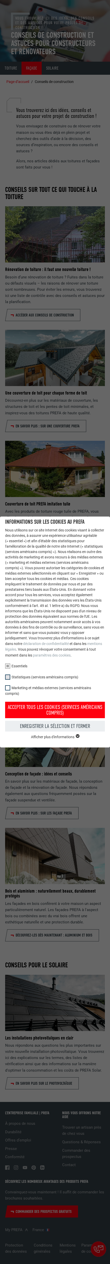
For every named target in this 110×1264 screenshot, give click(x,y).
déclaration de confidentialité (46, 644)
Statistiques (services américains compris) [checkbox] (45, 677)
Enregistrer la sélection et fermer (55, 726)
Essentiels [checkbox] (19, 666)
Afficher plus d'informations (53, 737)
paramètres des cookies (52, 655)
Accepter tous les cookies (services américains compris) (55, 710)
